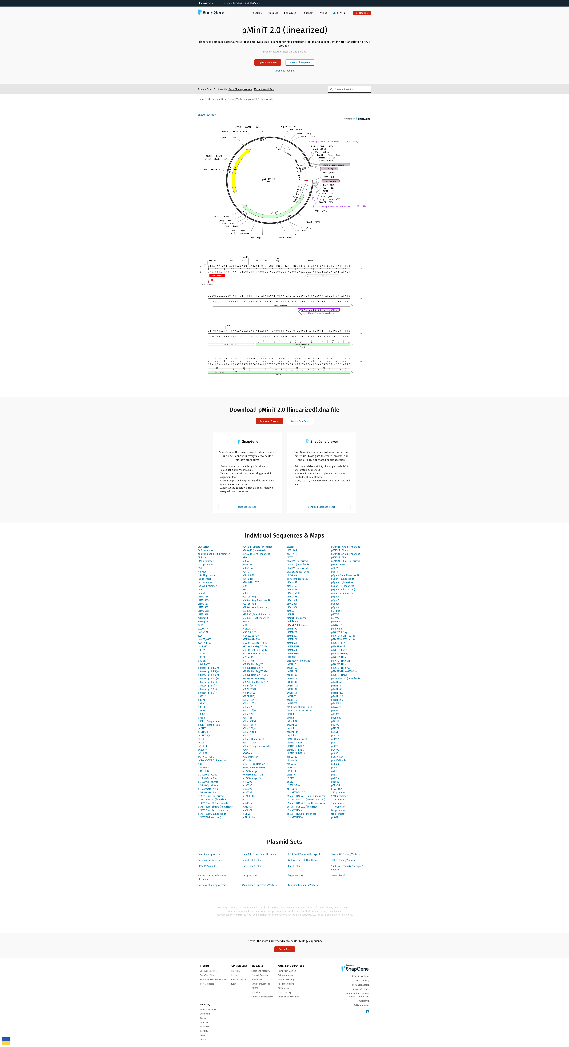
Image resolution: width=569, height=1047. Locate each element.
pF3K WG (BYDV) (251, 639)
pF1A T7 (246, 621)
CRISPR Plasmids (207, 866)
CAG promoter (205, 550)
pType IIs (336, 717)
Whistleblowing (361, 1005)
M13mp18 (203, 618)
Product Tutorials (259, 975)
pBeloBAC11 (204, 664)
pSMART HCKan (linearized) (346, 546)
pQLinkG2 (292, 721)
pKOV (290, 557)
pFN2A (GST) (249, 685)
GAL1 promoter (206, 564)
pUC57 (334, 753)
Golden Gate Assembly (288, 997)
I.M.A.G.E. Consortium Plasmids (259, 854)
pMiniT (290, 614)
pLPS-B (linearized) (297, 578)
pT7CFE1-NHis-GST (341, 667)
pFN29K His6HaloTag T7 (255, 682)
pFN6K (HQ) (248, 696)
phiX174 (335, 817)
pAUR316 (202, 646)
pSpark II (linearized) (342, 582)
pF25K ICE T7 (249, 632)
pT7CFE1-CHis (338, 646)
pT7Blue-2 (336, 625)
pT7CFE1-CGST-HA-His (343, 639)
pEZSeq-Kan (249, 603)
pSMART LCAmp (339, 550)
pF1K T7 (246, 625)
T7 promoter (338, 806)
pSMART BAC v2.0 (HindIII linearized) (306, 803)
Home (201, 99)
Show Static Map (207, 114)
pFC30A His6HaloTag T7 (254, 650)
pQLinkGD (292, 724)
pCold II (202, 742)
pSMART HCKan (295, 817)
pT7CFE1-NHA (338, 657)
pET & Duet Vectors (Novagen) (303, 854)
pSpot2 (335, 600)
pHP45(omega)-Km (252, 774)
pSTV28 (335, 614)
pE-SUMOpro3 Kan (208, 785)
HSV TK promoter (207, 575)
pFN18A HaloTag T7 (252, 664)
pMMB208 (292, 639)
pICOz (245, 799)
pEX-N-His (248, 578)
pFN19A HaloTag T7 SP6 (255, 671)
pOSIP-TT (292, 703)
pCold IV (202, 749)
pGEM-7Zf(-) (248, 728)
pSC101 (290, 781)
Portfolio (204, 1031)
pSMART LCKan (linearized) (346, 561)
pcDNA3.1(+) (204, 732)
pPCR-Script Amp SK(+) (299, 707)
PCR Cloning (283, 988)
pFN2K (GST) (249, 689)
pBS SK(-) (203, 710)
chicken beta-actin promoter (214, 554)
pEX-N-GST (248, 575)
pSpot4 (335, 607)
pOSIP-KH (292, 678)
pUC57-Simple (338, 760)
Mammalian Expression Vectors (259, 885)
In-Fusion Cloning (286, 984)
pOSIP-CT (292, 671)
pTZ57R (335, 728)
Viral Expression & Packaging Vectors (347, 868)
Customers (205, 1014)
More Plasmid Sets (264, 89)
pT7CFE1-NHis (338, 664)
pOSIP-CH (292, 664)
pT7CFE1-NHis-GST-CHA (344, 671)
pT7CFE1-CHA (338, 643)
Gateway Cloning (285, 975)
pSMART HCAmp (295, 810)
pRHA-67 (291, 764)
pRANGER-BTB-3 (296, 749)
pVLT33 (335, 774)
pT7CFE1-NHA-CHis (341, 660)
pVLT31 (335, 771)
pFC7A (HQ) (248, 657)
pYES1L (335, 781)
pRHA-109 (292, 756)
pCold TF (202, 753)
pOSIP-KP (292, 689)
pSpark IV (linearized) (343, 589)
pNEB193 (291, 657)
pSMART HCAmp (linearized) (302, 813)
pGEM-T (246, 735)
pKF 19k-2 (292, 554)
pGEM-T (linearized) (253, 739)
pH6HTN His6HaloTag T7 (255, 767)
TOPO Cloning (284, 992)
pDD (200, 764)
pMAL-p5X (292, 607)
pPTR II (291, 717)
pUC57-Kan (337, 756)
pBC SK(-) (203, 660)
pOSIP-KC (292, 675)
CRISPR (255, 988)
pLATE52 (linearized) (298, 571)
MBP (200, 625)
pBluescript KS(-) (207, 685)
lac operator (204, 578)
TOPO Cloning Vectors (343, 860)
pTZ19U (335, 724)
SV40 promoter (339, 796)
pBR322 (202, 696)
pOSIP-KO (292, 685)
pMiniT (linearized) (297, 618)
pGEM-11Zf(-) (249, 703)
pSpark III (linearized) (343, 586)
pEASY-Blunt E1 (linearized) (212, 799)
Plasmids (273, 13)
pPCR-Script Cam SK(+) (299, 710)
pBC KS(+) (203, 650)
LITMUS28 (203, 596)
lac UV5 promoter (207, 586)
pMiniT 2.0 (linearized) (299, 625)
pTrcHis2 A (337, 692)
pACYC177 (203, 628)
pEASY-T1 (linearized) (209, 817)
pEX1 (244, 586)
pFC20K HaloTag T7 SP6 (254, 646)
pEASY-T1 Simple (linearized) (257, 546)
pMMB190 (292, 628)
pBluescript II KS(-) (208, 671)
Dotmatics (204, 1026)
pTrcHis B (336, 685)
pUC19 (334, 746)
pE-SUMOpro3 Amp (208, 781)
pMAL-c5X (292, 589)
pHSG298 (247, 781)
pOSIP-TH (292, 696)
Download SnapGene (300, 62)
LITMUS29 (203, 603)
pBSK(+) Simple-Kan (209, 724)
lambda (202, 593)
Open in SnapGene (267, 62)
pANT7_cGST (204, 639)
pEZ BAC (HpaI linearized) (256, 618)
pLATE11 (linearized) (298, 561)
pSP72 (334, 568)
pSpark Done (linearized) (345, 575)
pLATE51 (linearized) (298, 568)
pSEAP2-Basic (294, 785)
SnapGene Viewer (208, 975)
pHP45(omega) (250, 771)
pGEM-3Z (247, 707)
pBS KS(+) (203, 699)
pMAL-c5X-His (294, 593)
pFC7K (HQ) (248, 660)
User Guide (256, 979)
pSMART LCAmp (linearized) (346, 554)
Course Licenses (239, 979)
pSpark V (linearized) (342, 593)
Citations (204, 1018)
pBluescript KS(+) (207, 682)
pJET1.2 (246, 813)
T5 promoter (338, 803)
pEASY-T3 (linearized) (254, 550)
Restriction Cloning (287, 971)
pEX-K (245, 571)
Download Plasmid (284, 70)
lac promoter (205, 582)
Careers (203, 1035)
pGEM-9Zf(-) (249, 732)
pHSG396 (247, 789)
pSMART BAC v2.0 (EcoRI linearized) (306, 799)
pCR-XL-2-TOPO (206, 756)
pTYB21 (335, 714)
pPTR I (290, 714)
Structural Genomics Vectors (302, 885)
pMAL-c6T (292, 596)
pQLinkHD (292, 732)
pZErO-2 (335, 785)
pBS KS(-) (203, 703)
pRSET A (291, 767)
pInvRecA (247, 803)
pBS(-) (201, 717)
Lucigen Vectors (251, 875)
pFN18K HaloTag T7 (252, 667)
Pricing (323, 13)
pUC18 (334, 742)
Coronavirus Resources (210, 860)
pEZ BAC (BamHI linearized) (257, 614)
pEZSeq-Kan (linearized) (255, 607)
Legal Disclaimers (360, 985)
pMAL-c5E (292, 582)
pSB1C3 (290, 778)
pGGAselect (248, 753)
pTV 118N (336, 703)
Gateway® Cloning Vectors (212, 885)
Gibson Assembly (286, 979)
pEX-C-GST (248, 564)
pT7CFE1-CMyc (339, 650)
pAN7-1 (202, 635)
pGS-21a (246, 760)
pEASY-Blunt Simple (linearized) (215, 806)
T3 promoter (338, 799)
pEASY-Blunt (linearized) (211, 796)
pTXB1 (334, 710)
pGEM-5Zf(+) (249, 721)
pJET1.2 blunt (249, 817)
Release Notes (207, 984)
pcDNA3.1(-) (204, 735)
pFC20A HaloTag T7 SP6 (254, 643)
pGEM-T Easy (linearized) (256, 746)
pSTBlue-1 (336, 610)
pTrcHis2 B (337, 696)
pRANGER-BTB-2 (296, 746)
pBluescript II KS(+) (208, 667)
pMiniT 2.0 (292, 621)
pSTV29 (335, 618)
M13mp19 (203, 621)
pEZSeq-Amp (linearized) (256, 600)
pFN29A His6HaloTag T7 (255, 678)
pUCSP (334, 767)
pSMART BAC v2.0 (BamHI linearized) (306, 796)
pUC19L (335, 749)
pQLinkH (291, 728)
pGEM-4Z (247, 717)
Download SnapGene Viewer (321, 506)
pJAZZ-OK (247, 810)
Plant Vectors (294, 866)
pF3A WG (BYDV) (250, 635)
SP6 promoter (338, 792)
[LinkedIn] (367, 1012)
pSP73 (334, 571)
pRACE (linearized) (297, 739)
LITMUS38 (203, 607)
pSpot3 (335, 603)
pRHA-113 (292, 760)
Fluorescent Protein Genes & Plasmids (213, 877)
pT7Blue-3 (336, 628)
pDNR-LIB (203, 771)
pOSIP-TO (292, 699)
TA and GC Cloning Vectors (345, 854)
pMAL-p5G (292, 603)
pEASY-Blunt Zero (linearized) (214, 810)
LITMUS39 (203, 614)
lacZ (200, 589)
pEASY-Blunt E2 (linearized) (213, 803)
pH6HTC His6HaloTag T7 (255, 764)
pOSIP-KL (292, 682)
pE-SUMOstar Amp (208, 789)
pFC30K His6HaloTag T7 (254, 653)
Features (257, 13)
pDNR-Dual (204, 767)
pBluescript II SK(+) (208, 675)
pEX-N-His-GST (250, 582)
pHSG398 (247, 792)
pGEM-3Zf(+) (249, 710)
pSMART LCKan (339, 557)
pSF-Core (292, 789)
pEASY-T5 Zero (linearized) (256, 554)
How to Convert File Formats (213, 979)
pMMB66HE (293, 646)
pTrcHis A (336, 682)
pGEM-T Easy (249, 742)
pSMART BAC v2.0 (296, 792)
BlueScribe (204, 546)
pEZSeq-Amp (249, 596)
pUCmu (335, 764)
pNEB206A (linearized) (299, 660)
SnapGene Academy (260, 971)
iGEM (233, 984)
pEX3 (245, 593)
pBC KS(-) (203, 653)
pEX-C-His (247, 568)
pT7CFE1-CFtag (339, 632)
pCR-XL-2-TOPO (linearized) (212, 760)
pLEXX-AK (292, 575)
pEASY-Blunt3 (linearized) (212, 813)
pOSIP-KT (292, 692)
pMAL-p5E (292, 600)
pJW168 (291, 546)
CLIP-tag (202, 557)
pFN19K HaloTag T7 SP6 (255, 675)
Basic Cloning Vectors (209, 854)
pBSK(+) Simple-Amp (209, 721)
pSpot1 (335, 596)
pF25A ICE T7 (249, 628)
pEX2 (245, 589)
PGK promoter (250, 756)
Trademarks (363, 1001)
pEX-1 (245, 557)
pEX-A (245, 561)
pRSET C (291, 774)
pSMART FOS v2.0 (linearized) (302, 806)
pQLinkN (291, 735)
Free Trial (363, 13)
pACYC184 (203, 632)
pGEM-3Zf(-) (248, 714)
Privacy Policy (362, 980)
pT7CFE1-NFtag (339, 653)
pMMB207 (292, 635)
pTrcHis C (336, 689)
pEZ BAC (246, 610)
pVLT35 (335, 778)
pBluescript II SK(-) (208, 678)
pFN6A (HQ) (248, 692)
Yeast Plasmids (339, 875)
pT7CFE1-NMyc (339, 675)
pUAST (334, 732)
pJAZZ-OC (247, 806)
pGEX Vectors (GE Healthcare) (303, 860)
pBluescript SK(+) (207, 689)
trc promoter (338, 813)
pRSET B (291, 771)
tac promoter (338, 810)
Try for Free (284, 949)
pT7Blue (335, 621)
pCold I (201, 739)
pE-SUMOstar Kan (207, 792)
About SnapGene (208, 1009)
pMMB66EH (293, 643)
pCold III (202, 746)
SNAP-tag (336, 789)
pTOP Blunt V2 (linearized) (345, 678)
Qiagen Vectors (295, 875)
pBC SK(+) (203, 657)
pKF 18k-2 (292, 550)
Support (308, 13)
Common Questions (260, 984)
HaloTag (202, 571)
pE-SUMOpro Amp (207, 774)
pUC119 (335, 739)
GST (200, 568)
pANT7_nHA (204, 643)
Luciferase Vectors (252, 866)
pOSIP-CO (292, 667)
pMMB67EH (293, 650)
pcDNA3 (202, 728)
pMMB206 (292, 632)
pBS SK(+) (203, 707)
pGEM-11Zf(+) (249, 699)
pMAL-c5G (292, 586)
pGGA (245, 749)
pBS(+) (201, 714)
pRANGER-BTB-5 (296, 753)
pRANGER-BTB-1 (295, 742)
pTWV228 (336, 707)
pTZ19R (335, 721)
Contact (203, 1039)
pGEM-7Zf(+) (249, 724)
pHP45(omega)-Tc (252, 778)
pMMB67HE (293, 653)
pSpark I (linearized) (342, 578)
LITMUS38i (203, 610)
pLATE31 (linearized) (298, 564)
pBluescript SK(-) (207, 692)
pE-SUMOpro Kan (207, 778)
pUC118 (335, 735)
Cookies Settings (361, 989)
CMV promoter (206, 561)
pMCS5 (290, 610)
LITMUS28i (203, 600)
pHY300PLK (248, 796)
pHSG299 (247, 785)
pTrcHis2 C (337, 699)
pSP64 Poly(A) (338, 564)
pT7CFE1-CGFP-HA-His (343, 635)
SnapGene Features (209, 971)
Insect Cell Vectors (252, 860)
